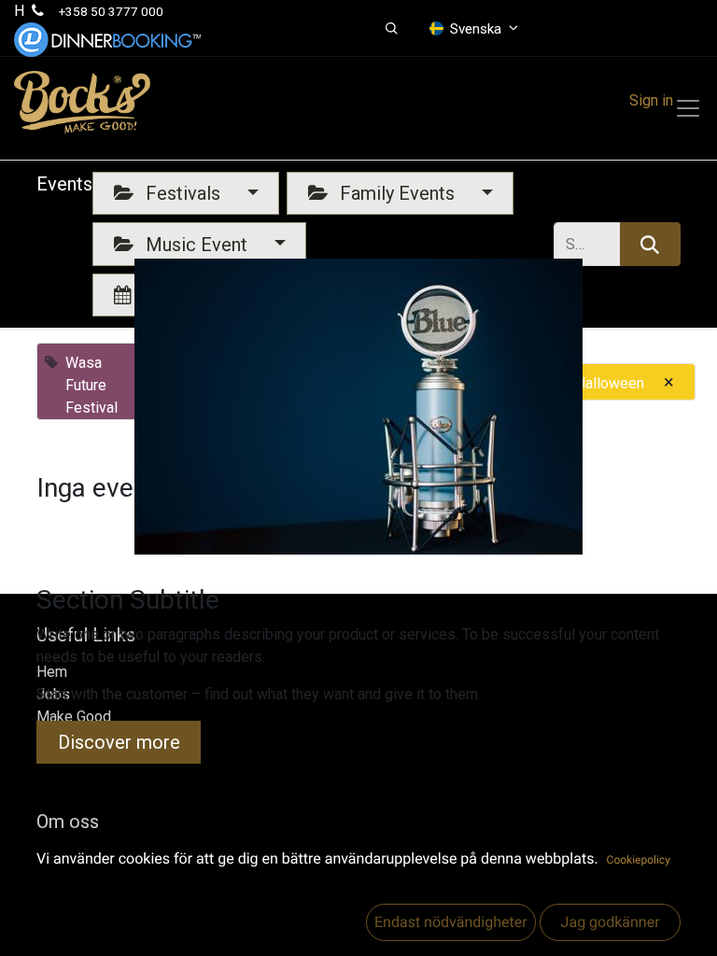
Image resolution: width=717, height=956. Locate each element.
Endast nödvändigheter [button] (450, 922)
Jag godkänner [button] (609, 922)
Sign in (651, 100)
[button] (392, 29)
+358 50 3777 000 (111, 11)
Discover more (119, 742)
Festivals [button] (183, 193)
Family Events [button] (397, 193)
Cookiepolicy (638, 859)
